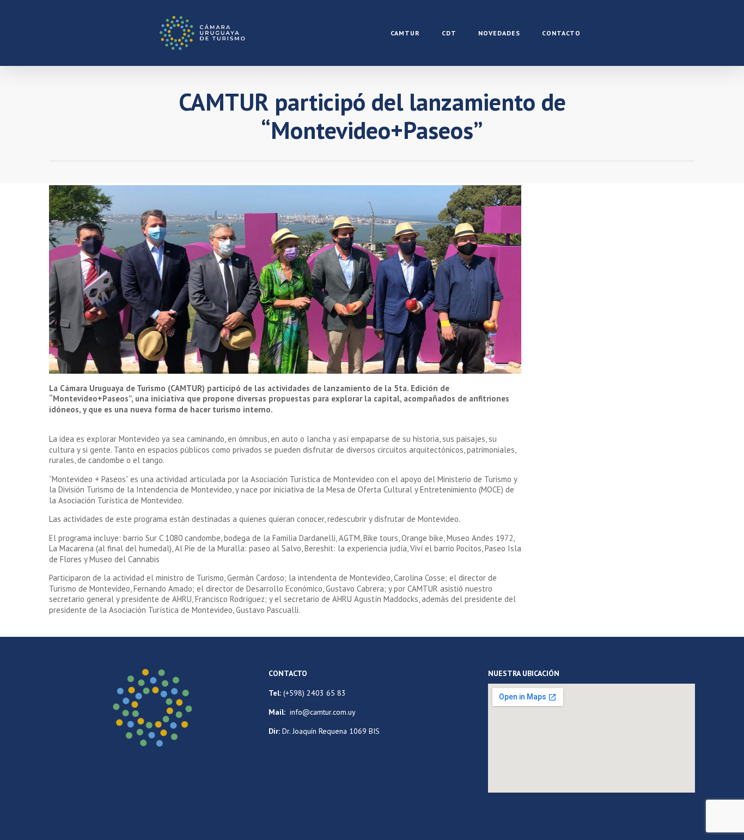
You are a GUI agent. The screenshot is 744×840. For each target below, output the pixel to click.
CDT (449, 32)
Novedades (499, 32)
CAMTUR (405, 32)
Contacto (561, 33)
